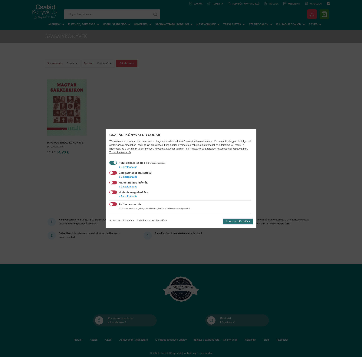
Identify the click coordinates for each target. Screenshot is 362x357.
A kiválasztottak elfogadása (152, 220)
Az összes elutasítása (121, 220)
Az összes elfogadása (237, 221)
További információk (120, 152)
